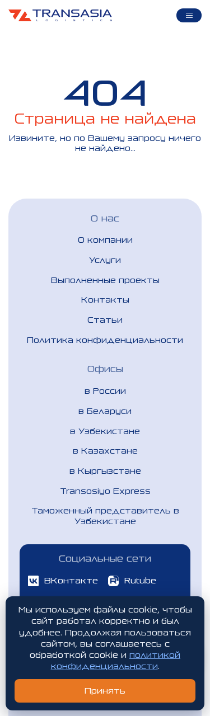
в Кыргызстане (105, 470)
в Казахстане (105, 450)
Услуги (105, 260)
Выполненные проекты (105, 280)
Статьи (105, 319)
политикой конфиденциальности (116, 660)
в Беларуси (105, 411)
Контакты (105, 299)
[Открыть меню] (189, 15)
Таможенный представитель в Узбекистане (105, 515)
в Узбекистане (105, 431)
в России (105, 390)
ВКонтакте (71, 581)
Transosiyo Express (105, 491)
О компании (105, 239)
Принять (105, 690)
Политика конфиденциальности (105, 340)
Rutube (140, 581)
